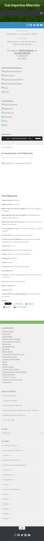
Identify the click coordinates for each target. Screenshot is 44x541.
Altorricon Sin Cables (10, 401)
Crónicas (6, 470)
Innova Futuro (7, 382)
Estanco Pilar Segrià (8, 375)
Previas (6, 514)
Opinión (6, 509)
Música (6, 499)
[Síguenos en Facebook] (31, 25)
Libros (6, 494)
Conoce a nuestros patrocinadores (15, 465)
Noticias (6, 504)
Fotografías (7, 480)
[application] (22, 138)
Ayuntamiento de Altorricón (13, 405)
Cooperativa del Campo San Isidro (13, 354)
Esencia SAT (6, 334)
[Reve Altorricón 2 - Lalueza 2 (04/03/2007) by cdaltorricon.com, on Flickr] (22, 177)
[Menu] (41, 13)
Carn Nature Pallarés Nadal (11, 359)
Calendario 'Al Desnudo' (11, 460)
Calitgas (4, 364)
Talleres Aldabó (7, 336)
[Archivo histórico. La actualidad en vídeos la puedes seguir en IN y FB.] (41, 25)
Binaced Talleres (7, 352)
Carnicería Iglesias (8, 367)
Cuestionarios (7, 147)
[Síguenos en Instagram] (27, 25)
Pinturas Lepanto (8, 331)
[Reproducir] (4, 138)
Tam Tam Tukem (9, 420)
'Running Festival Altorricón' (13, 450)
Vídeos (6, 519)
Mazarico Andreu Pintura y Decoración (14, 372)
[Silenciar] (34, 138)
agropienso (6, 349)
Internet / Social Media (11, 489)
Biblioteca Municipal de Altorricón (14, 415)
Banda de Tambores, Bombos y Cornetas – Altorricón (21, 410)
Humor (6, 484)
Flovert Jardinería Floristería (11, 342)
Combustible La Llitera (9, 357)
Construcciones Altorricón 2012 (12, 380)
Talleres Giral (6, 344)
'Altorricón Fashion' (10, 446)
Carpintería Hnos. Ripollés (10, 369)
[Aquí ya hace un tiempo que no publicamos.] (34, 25)
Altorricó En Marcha (10, 396)
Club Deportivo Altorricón (22, 5)
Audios (6, 455)
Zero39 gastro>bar (8, 347)
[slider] (38, 138)
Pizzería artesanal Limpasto (11, 339)
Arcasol (4, 362)
